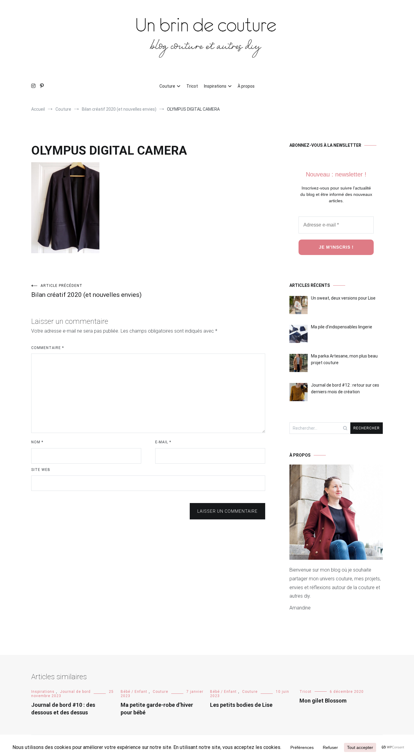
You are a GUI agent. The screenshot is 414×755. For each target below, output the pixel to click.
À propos (246, 86)
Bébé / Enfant (134, 692)
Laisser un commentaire (227, 511)
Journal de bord (75, 692)
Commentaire (47, 348)
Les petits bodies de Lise (241, 705)
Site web (40, 470)
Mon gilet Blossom (322, 700)
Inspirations (215, 86)
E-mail (163, 442)
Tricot (192, 86)
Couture (167, 86)
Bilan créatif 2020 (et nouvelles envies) (86, 291)
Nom (37, 442)
